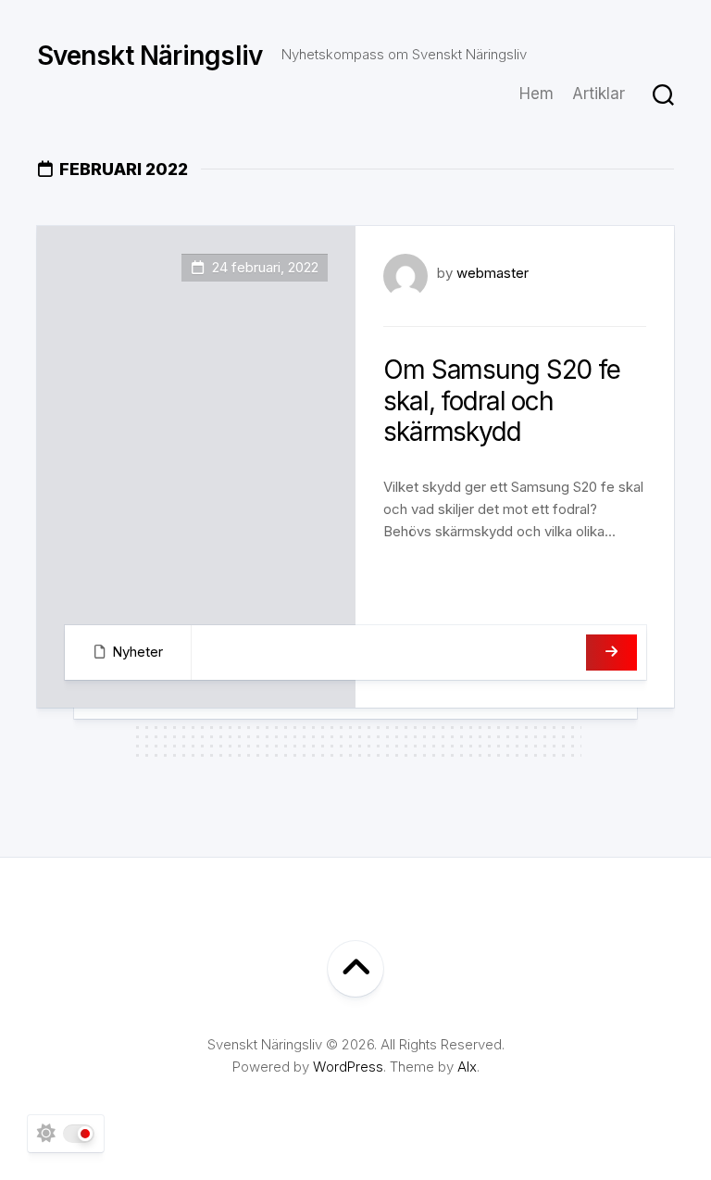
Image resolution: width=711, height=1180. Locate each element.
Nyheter (137, 651)
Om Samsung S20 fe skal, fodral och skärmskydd (501, 400)
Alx (467, 1066)
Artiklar (598, 93)
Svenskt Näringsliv (150, 55)
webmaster (492, 273)
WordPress (348, 1066)
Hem (536, 93)
